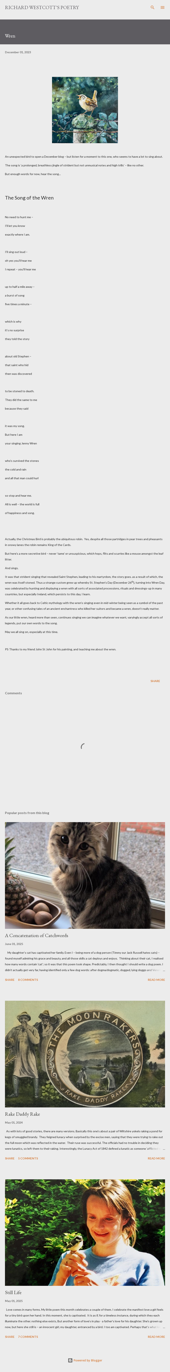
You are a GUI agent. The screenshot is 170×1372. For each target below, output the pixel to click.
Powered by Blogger (87, 1360)
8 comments (28, 979)
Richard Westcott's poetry (42, 7)
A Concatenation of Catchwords (36, 935)
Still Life (13, 1292)
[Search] (152, 7)
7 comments (28, 1336)
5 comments (28, 1158)
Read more (156, 979)
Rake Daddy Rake (22, 1114)
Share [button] (155, 681)
